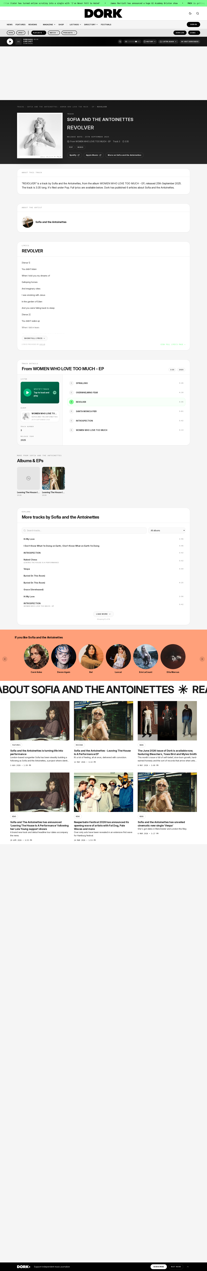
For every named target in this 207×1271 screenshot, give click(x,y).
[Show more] (188, 1266)
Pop (71, 147)
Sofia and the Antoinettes (42, 107)
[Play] (10, 41)
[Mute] (126, 42)
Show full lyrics (33, 338)
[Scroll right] (202, 659)
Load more (102, 614)
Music (81, 147)
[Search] (197, 13)
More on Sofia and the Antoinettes (124, 155)
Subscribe (158, 1267)
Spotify (73, 155)
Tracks (20, 107)
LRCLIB (42, 344)
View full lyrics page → (172, 344)
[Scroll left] (4, 659)
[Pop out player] (120, 41)
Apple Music (92, 155)
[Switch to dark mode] (190, 13)
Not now (176, 1267)
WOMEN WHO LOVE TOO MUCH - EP (77, 107)
